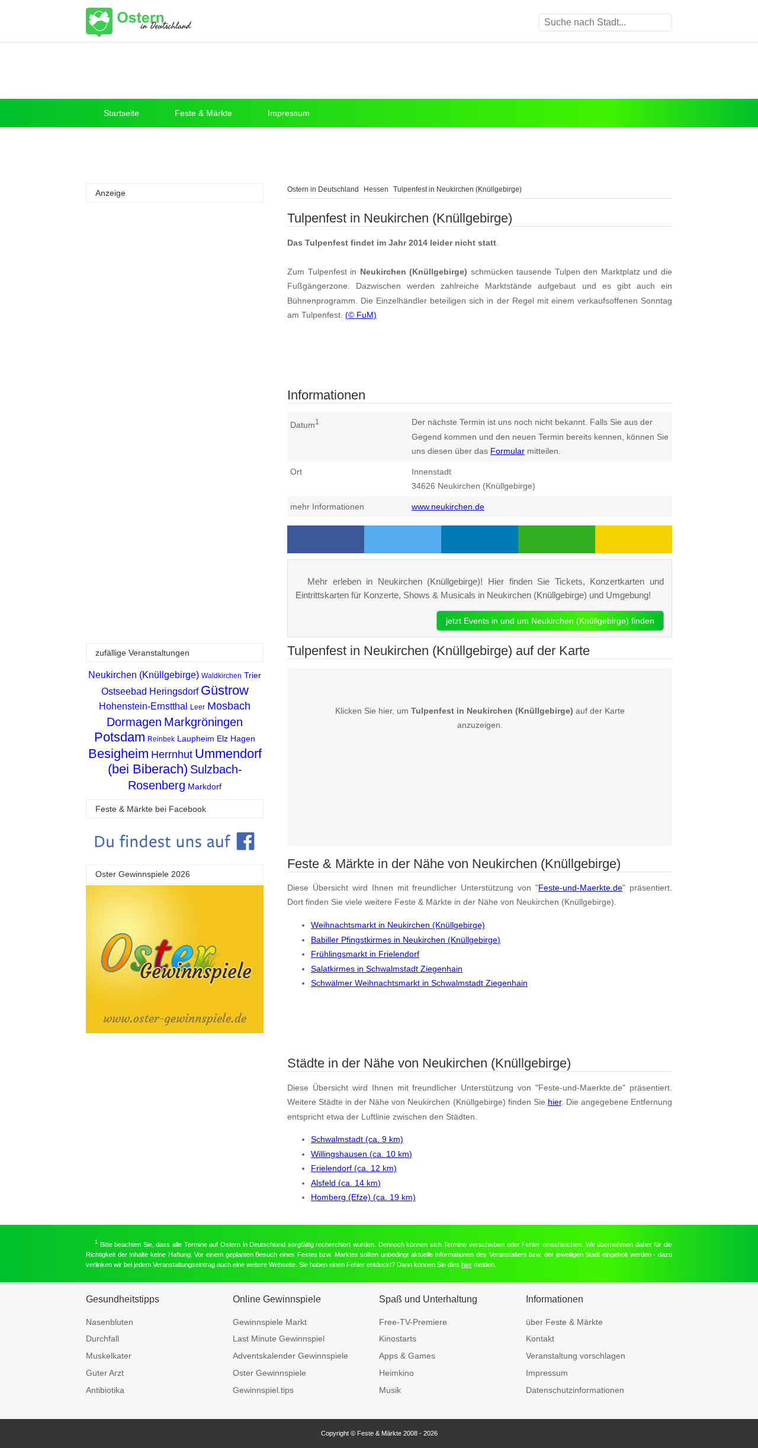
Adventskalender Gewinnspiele (290, 1355)
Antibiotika (105, 1390)
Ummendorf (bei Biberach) (185, 761)
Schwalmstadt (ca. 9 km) (357, 1139)
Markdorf (204, 786)
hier (554, 1102)
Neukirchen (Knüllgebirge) (143, 675)
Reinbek (161, 739)
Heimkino (396, 1373)
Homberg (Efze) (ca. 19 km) (363, 1197)
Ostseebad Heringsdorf (149, 691)
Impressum (289, 113)
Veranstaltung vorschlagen (575, 1355)
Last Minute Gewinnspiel (279, 1338)
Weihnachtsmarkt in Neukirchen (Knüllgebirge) (398, 925)
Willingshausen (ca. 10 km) (361, 1154)
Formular (507, 451)
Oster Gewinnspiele (269, 1373)
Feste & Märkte (203, 113)
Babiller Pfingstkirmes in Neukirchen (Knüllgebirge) (405, 939)
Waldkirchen (221, 676)
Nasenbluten (109, 1322)
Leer (197, 707)
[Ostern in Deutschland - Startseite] (169, 22)
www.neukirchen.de (448, 506)
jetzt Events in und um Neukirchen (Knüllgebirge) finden (550, 620)
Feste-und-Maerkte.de (580, 887)
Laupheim (195, 738)
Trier (252, 675)
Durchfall (102, 1338)
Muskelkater (108, 1355)
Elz (222, 738)
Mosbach (228, 706)
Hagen (242, 738)
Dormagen (134, 721)
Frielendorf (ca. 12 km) (354, 1168)
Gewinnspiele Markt (270, 1322)
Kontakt (540, 1338)
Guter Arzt (105, 1373)
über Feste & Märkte (564, 1322)
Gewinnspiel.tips (263, 1390)
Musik (390, 1390)
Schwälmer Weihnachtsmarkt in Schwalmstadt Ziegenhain (419, 983)
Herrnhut (171, 754)
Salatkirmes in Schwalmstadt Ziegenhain (386, 968)
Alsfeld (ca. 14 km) (346, 1183)
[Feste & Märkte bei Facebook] (175, 859)
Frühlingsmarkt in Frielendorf (365, 954)
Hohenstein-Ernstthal (143, 706)
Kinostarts (397, 1338)
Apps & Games (407, 1355)
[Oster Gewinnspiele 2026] (175, 1030)
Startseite (121, 113)
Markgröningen (203, 721)
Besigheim (118, 753)
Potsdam (119, 737)
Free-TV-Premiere (413, 1322)
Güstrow (225, 690)
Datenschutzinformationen (575, 1390)
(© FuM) (361, 315)
